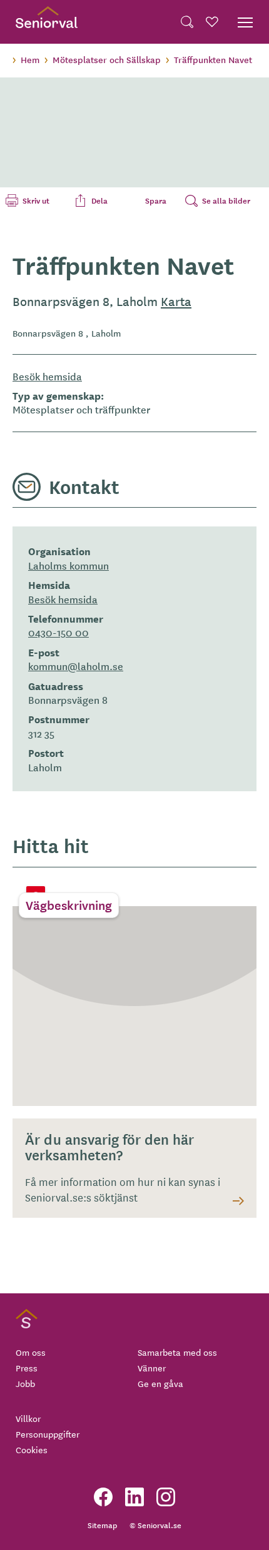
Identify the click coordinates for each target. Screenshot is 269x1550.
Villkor (28, 1418)
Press (27, 1368)
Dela (99, 200)
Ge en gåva (160, 1383)
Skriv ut (36, 200)
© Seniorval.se (155, 1525)
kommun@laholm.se (75, 665)
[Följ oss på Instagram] (165, 1497)
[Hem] (46, 22)
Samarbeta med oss (177, 1352)
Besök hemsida (47, 376)
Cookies (32, 1449)
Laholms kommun (68, 565)
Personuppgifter (47, 1434)
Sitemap (102, 1525)
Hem (30, 59)
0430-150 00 (58, 631)
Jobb (25, 1383)
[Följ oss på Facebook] (103, 1497)
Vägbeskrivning (69, 905)
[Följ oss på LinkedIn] (134, 1497)
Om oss (31, 1352)
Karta (176, 301)
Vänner (152, 1368)
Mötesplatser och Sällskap (107, 59)
